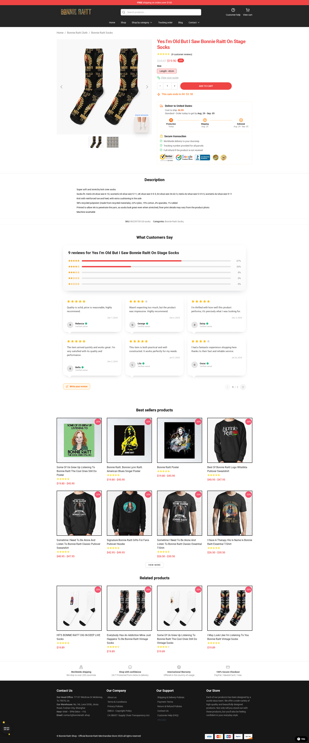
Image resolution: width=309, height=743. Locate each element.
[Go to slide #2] (112, 142)
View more (154, 565)
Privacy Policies (115, 706)
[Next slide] (147, 86)
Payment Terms (165, 702)
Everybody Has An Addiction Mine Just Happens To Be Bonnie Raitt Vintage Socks (129, 639)
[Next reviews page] (243, 387)
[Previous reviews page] (227, 387)
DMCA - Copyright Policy (120, 711)
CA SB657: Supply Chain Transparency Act (129, 715)
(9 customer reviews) (181, 54)
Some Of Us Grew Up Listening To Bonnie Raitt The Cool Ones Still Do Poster (77, 471)
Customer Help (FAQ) (167, 715)
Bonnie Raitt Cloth (77, 32)
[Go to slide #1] (96, 142)
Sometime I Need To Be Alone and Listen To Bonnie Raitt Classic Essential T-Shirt (179, 544)
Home (60, 32)
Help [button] (303, 739)
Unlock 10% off (6, 728)
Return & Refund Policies (169, 706)
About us (112, 697)
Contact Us (163, 711)
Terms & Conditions (117, 702)
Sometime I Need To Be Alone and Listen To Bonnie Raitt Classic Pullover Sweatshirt (78, 544)
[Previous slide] (61, 86)
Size (159, 66)
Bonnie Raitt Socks (102, 32)
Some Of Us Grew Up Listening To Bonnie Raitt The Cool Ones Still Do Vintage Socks (177, 639)
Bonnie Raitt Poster (168, 467)
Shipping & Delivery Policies (170, 697)
